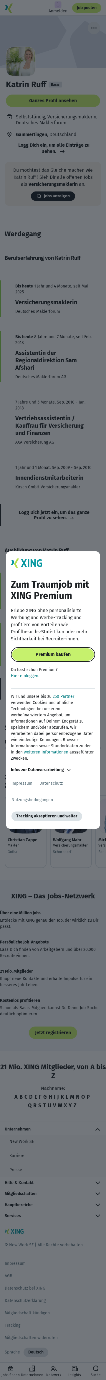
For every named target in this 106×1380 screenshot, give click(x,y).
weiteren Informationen (46, 752)
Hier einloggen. (25, 675)
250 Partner (63, 696)
